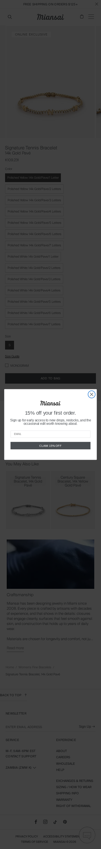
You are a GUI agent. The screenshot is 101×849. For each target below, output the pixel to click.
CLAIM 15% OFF (50, 445)
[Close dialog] (91, 394)
